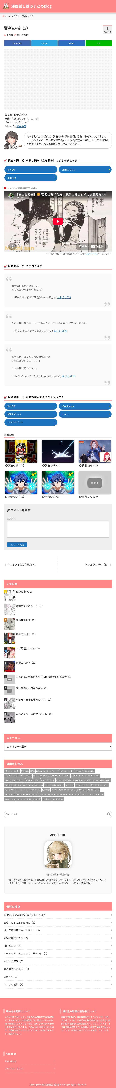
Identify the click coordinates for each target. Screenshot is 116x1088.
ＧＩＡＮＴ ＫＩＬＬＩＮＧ (14, 776)
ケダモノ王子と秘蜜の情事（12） (34, 699)
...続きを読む (85, 883)
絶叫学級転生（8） (26, 620)
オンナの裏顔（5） (14, 961)
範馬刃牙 (29, 780)
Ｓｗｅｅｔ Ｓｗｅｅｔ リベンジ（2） (26, 953)
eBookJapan (68, 406)
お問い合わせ (11, 1061)
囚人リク (74, 776)
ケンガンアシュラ (94, 790)
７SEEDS (29, 776)
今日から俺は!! (90, 771)
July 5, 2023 (68, 376)
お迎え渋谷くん (10, 794)
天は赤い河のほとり (48, 780)
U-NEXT (11, 169)
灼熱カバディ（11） (27, 662)
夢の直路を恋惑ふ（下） (17, 969)
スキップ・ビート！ (67, 771)
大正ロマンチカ (10, 799)
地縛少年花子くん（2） (16, 938)
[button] (108, 814)
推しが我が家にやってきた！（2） (22, 930)
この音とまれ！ (58, 799)
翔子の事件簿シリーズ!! (99, 785)
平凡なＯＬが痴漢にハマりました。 (63, 790)
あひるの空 (79, 771)
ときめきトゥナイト (82, 785)
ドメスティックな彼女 (24, 799)
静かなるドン (40, 771)
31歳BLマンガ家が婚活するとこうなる (25, 914)
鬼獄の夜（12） (24, 591)
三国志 (7, 771)
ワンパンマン (46, 799)
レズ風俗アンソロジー (28, 648)
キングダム (82, 776)
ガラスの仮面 (15, 771)
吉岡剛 (9, 35)
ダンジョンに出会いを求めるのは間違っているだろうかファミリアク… (80, 780)
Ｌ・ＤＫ (47, 785)
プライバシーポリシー (14, 1068)
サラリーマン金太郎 (40, 776)
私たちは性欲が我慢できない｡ (27, 794)
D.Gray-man (39, 785)
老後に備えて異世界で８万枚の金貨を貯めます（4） (44, 676)
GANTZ (108, 780)
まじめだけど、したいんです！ (59, 776)
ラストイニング (28, 785)
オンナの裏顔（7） (14, 984)
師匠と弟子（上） (13, 945)
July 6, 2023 (64, 297)
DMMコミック (69, 169)
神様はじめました (58, 785)
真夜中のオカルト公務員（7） (20, 922)
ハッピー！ (23, 790)
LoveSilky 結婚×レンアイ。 (14, 780)
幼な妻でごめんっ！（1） (30, 605)
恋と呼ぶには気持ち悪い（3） (32, 688)
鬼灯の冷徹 (46, 790)
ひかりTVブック (15, 422)
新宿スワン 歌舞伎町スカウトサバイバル (53, 794)
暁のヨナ (37, 780)
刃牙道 (77, 794)
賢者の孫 (21, 126)
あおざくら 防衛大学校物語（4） (35, 713)
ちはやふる (8, 785)
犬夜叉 (71, 794)
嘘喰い (32, 771)
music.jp (11, 177)
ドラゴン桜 (37, 799)
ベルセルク (17, 785)
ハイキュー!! (69, 785)
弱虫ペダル (25, 771)
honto (65, 414)
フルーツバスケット (87, 794)
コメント (11, 518)
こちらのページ (91, 253)
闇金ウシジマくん (94, 776)
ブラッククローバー (11, 790)
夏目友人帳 (99, 794)
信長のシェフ (81, 790)
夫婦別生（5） (12, 977)
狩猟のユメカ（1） (26, 634)
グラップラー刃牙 (53, 771)
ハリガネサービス (35, 790)
